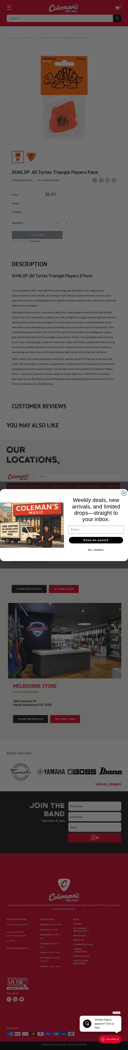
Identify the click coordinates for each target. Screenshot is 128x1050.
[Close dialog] (124, 493)
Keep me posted (96, 540)
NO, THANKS (96, 550)
